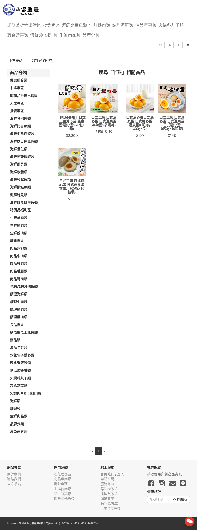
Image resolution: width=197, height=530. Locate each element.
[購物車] (188, 45)
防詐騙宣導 (109, 504)
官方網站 (14, 484)
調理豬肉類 (18, 310)
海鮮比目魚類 (74, 25)
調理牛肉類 (18, 302)
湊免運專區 (18, 432)
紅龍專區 (17, 241)
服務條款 (107, 484)
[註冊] (170, 45)
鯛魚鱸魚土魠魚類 (24, 332)
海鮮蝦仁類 (18, 149)
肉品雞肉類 (18, 264)
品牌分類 (91, 35)
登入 (120, 474)
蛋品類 (15, 340)
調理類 (51, 35)
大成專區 (17, 103)
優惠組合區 (18, 80)
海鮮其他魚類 (20, 119)
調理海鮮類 (122, 25)
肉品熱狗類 (18, 248)
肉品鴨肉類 (18, 279)
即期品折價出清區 (24, 25)
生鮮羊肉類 (18, 218)
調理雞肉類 (18, 317)
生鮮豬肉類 (18, 226)
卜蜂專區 (17, 88)
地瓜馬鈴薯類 (20, 370)
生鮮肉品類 (70, 35)
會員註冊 (107, 474)
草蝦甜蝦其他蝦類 (24, 286)
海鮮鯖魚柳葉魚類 (24, 203)
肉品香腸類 (18, 271)
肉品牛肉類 (18, 256)
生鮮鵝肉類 (99, 25)
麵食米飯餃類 (20, 363)
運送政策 (107, 499)
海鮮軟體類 (18, 172)
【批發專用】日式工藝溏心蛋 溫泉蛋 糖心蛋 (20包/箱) (72, 123)
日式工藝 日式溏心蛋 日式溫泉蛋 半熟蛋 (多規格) (103, 121)
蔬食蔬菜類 (17, 35)
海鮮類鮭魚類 (20, 187)
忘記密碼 (107, 479)
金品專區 (17, 325)
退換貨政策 (109, 494)
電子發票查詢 (110, 509)
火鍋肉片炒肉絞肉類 (25, 393)
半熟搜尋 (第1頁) (40, 60)
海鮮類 (36, 35)
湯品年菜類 (145, 25)
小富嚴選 (16, 60)
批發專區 (51, 25)
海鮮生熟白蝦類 (22, 134)
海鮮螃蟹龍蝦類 (22, 157)
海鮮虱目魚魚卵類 (24, 141)
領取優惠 (182, 499)
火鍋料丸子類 (171, 25)
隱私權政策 (109, 489)
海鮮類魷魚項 (20, 180)
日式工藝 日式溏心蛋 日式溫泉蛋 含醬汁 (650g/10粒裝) (71, 186)
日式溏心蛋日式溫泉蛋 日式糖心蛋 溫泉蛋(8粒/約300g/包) (140, 123)
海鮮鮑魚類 (18, 195)
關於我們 (14, 474)
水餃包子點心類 (22, 355)
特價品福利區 (20, 210)
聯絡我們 (14, 479)
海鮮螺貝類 (18, 164)
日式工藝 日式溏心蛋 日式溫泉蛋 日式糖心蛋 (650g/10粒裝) (171, 123)
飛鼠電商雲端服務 (84, 523)
